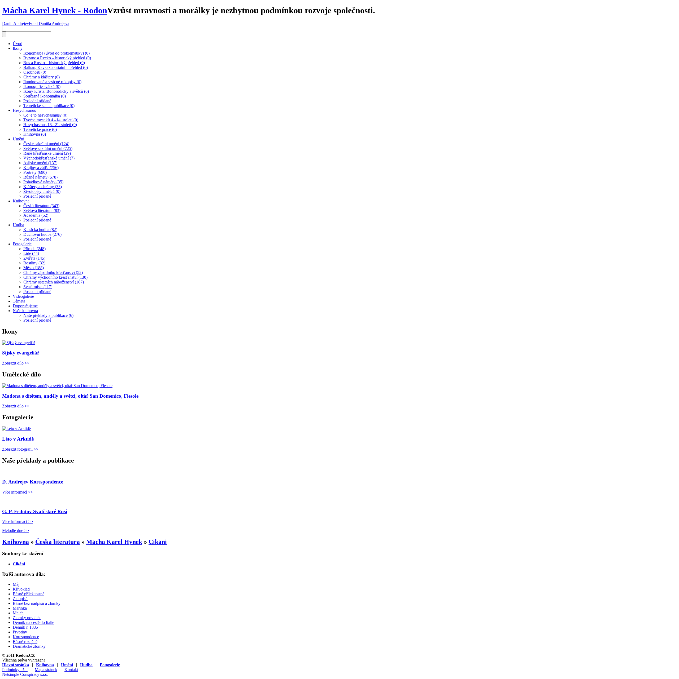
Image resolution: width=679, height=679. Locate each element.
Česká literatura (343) (41, 205)
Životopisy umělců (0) (41, 191)
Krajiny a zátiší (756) (41, 167)
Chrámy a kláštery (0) (41, 77)
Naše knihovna (25, 310)
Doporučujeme (25, 306)
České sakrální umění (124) (46, 143)
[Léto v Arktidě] (16, 428)
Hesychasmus (24, 110)
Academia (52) (35, 215)
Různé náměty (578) (40, 177)
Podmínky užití (15, 669)
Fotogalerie (22, 244)
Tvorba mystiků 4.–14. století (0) (50, 120)
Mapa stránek (46, 669)
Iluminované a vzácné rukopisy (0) (52, 81)
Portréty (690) (35, 172)
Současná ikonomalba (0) (44, 96)
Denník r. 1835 (25, 627)
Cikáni (158, 541)
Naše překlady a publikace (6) (48, 315)
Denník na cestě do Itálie (33, 622)
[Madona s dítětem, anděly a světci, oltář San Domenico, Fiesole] (57, 385)
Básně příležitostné (28, 594)
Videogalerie (23, 296)
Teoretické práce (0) (40, 129)
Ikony (18, 48)
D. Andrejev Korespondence (32, 482)
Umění (18, 139)
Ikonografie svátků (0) (41, 86)
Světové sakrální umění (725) (47, 148)
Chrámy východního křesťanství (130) (55, 277)
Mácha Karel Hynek (114, 541)
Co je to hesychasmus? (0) (45, 115)
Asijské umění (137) (40, 163)
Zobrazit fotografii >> (20, 449)
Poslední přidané (37, 101)
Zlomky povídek (27, 617)
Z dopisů (20, 598)
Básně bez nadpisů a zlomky (36, 603)
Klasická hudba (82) (40, 229)
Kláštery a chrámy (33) (42, 186)
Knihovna (21, 201)
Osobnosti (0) (34, 72)
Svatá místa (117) (37, 287)
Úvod (17, 43)
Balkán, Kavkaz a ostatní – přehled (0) (55, 67)
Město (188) (33, 267)
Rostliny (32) (34, 263)
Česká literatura (57, 541)
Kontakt (71, 669)
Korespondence (26, 636)
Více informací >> (17, 492)
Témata (19, 301)
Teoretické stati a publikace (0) (49, 105)
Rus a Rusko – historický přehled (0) (54, 62)
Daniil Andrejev (15, 23)
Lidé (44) (31, 253)
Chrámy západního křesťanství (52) (53, 272)
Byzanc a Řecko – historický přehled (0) (57, 58)
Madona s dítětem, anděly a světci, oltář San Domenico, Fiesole (70, 396)
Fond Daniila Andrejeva (49, 23)
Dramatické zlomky (29, 646)
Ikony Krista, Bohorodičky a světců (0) (56, 91)
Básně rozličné (25, 641)
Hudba (18, 225)
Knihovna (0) (34, 134)
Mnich (18, 613)
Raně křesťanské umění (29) (47, 153)
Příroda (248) (34, 248)
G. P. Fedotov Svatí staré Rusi (34, 511)
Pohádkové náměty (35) (43, 182)
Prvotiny (20, 632)
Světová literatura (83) (41, 210)
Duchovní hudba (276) (42, 234)
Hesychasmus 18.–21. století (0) (50, 124)
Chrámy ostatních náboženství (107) (53, 282)
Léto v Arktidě (18, 439)
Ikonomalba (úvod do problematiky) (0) (56, 53)
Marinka (20, 608)
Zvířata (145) (34, 258)
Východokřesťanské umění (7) (49, 158)
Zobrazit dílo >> (15, 363)
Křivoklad (21, 589)
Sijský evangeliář (20, 353)
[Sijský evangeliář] (18, 342)
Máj (16, 584)
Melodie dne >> (15, 530)
